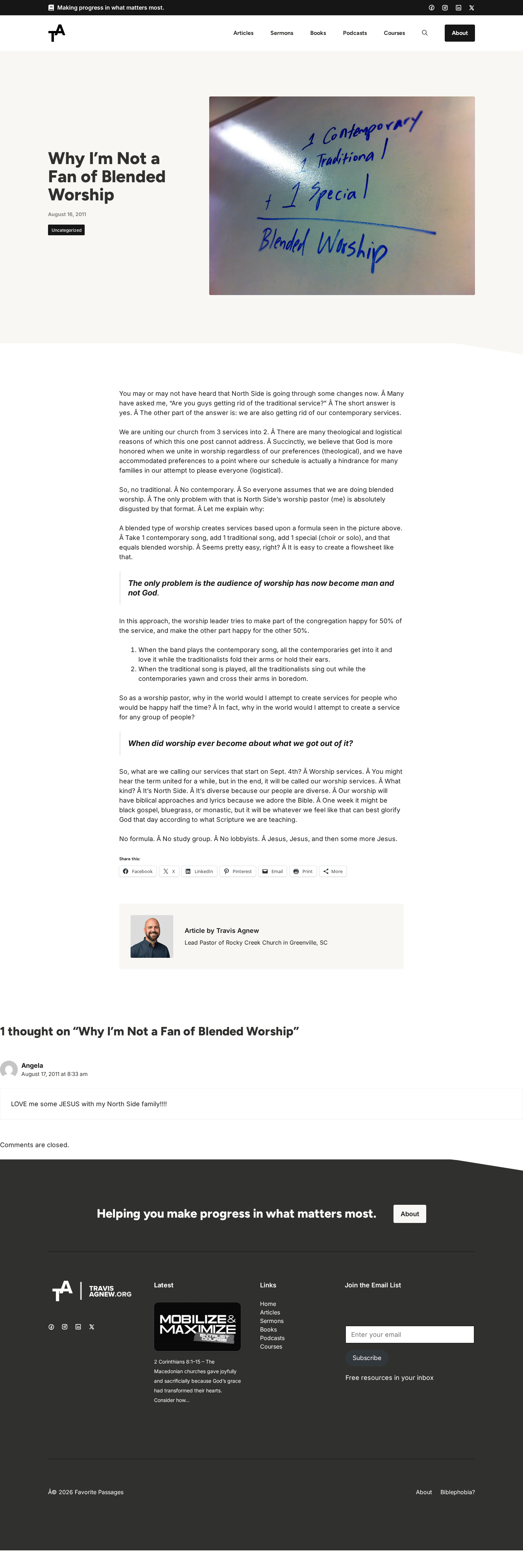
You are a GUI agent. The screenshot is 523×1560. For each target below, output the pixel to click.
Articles (243, 33)
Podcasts (355, 33)
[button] (424, 33)
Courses (394, 33)
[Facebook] (431, 7)
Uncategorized (66, 230)
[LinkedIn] (458, 8)
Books (318, 33)
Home (268, 1303)
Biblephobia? (457, 1492)
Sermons (281, 33)
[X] (472, 8)
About (460, 33)
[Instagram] (445, 8)
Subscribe (367, 1358)
